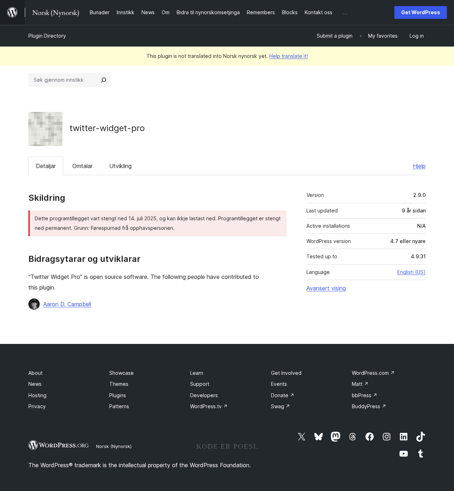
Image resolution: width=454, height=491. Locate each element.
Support (199, 384)
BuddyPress (369, 406)
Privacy (37, 406)
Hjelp (419, 165)
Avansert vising (326, 288)
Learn (196, 373)
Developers (204, 395)
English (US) (411, 272)
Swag (280, 406)
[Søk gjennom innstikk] (103, 80)
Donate (282, 395)
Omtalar (82, 165)
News (34, 384)
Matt (360, 384)
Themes (118, 384)
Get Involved (286, 373)
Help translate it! (288, 56)
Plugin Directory (47, 36)
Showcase (121, 373)
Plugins (117, 395)
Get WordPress (420, 12)
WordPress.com (373, 373)
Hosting (37, 395)
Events (279, 384)
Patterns (119, 406)
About (35, 373)
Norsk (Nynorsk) (114, 446)
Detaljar (46, 165)
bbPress (364, 395)
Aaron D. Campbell (67, 304)
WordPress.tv (209, 406)
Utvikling (120, 165)
